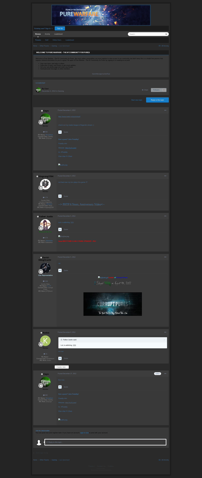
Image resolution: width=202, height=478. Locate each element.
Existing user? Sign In (43, 28)
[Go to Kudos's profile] (45, 340)
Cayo (46, 111)
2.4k (46, 281)
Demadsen (49, 135)
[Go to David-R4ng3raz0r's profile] (45, 268)
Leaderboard (70, 40)
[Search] (166, 34)
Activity (47, 34)
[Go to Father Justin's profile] (45, 224)
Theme (91, 466)
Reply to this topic (157, 100)
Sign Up (60, 28)
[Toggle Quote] (62, 340)
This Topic (157, 34)
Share (145, 90)
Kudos (46, 332)
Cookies (111, 466)
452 (46, 132)
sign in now (84, 433)
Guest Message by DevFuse (101, 74)
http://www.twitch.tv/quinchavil (69, 116)
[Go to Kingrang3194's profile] (45, 184)
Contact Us (101, 466)
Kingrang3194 (46, 176)
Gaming (61, 91)
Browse (38, 34)
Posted (66, 110)
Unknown (49, 204)
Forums (38, 40)
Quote (66, 132)
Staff (46, 40)
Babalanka (49, 241)
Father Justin (46, 216)
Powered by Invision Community (101, 470)
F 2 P (49, 286)
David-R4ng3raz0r (45, 258)
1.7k (46, 197)
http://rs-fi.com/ (70, 148)
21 (46, 354)
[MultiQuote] (60, 132)
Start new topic (136, 100)
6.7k (46, 238)
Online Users (57, 40)
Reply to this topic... (55, 442)
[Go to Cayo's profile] (38, 90)
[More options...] (165, 110)
